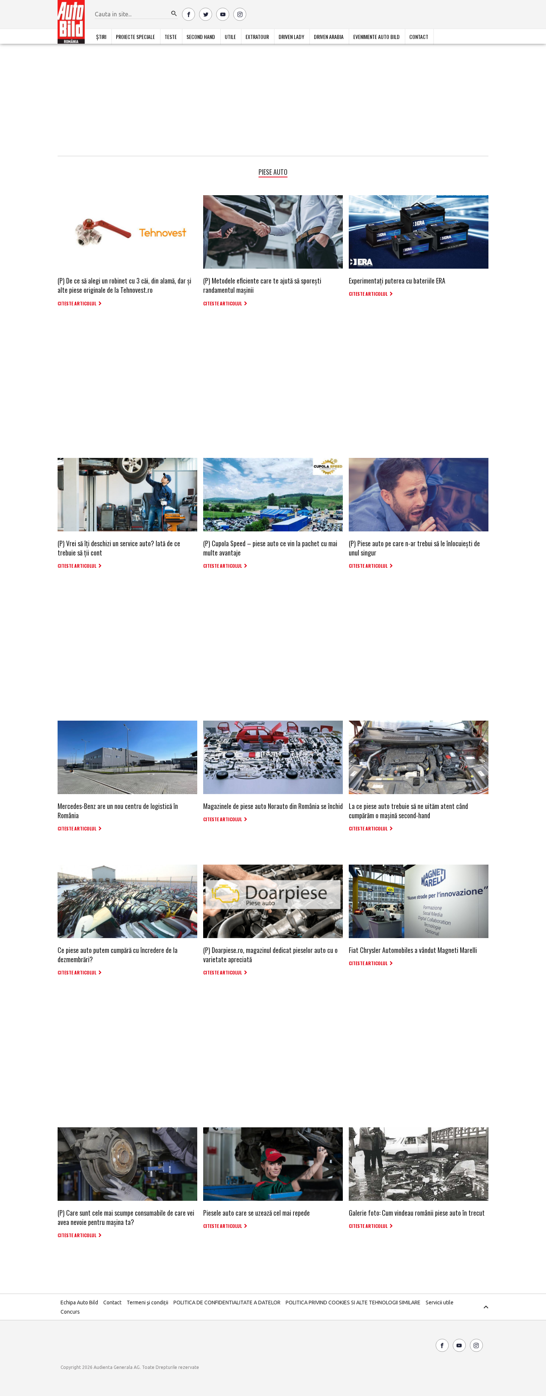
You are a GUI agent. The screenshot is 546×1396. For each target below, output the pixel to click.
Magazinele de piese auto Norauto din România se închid (273, 806)
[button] (174, 13)
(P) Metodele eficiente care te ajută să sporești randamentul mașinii (262, 285)
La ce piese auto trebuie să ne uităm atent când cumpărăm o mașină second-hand (408, 810)
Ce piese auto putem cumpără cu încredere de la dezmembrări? (118, 954)
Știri (101, 36)
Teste (171, 36)
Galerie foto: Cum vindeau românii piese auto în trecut (417, 1213)
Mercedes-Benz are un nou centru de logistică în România (118, 810)
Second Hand (200, 36)
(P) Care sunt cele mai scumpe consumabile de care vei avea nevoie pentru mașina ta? (126, 1217)
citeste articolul (77, 303)
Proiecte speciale (135, 36)
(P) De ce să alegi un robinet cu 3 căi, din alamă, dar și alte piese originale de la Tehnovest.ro (124, 285)
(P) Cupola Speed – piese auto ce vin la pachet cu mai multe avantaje (270, 547)
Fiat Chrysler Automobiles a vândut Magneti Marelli (413, 950)
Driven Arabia (329, 36)
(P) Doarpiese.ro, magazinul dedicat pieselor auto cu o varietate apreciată (270, 954)
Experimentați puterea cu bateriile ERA (397, 280)
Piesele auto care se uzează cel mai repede (256, 1213)
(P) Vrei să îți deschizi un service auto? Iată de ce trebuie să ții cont (119, 547)
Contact (418, 36)
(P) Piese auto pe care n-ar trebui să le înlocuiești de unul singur (414, 547)
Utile (230, 36)
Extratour (257, 36)
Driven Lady (291, 36)
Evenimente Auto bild (376, 36)
